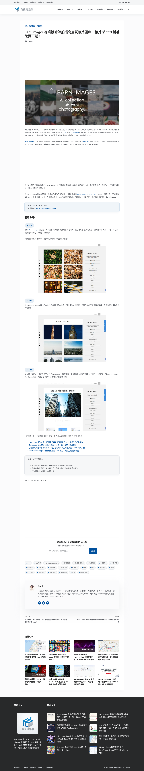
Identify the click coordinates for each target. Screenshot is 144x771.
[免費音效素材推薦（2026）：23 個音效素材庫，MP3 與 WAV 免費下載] (84, 646)
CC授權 (37, 563)
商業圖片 (74, 568)
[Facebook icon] (39, 603)
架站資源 (110, 9)
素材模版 (120, 9)
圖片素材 (101, 568)
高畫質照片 (83, 572)
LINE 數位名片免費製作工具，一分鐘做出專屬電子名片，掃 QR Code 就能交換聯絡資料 (114, 728)
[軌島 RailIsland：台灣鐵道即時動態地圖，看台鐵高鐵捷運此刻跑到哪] (109, 646)
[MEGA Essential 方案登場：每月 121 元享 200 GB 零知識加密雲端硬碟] (109, 671)
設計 (73, 572)
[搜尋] (129, 9)
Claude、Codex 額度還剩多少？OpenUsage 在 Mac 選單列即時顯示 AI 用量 (113, 750)
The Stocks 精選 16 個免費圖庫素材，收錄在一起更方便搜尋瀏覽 (54, 451)
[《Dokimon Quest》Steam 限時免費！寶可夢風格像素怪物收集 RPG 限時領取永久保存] (51, 739)
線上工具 (70, 9)
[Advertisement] (72, 61)
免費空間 (80, 9)
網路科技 (100, 9)
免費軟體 (60, 9)
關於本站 (17, 2)
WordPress (123, 767)
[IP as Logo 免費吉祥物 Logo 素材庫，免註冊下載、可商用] (60, 646)
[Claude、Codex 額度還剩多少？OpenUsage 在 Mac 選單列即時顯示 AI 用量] (93, 750)
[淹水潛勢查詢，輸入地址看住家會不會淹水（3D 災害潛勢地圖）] (35, 646)
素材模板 (40, 572)
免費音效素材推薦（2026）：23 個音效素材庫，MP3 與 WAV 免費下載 (84, 657)
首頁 (26, 26)
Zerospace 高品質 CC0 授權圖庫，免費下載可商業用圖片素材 (52, 445)
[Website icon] (43, 603)
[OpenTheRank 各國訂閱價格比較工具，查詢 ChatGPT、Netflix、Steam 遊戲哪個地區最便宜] (51, 717)
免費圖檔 (91, 563)
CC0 (64, 133)
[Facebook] (116, 2)
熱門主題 (90, 9)
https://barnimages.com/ (46, 208)
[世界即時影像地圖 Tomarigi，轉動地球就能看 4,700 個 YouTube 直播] (51, 728)
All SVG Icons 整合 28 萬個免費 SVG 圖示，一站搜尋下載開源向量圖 (84, 681)
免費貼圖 (63, 568)
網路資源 (63, 572)
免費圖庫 (75, 133)
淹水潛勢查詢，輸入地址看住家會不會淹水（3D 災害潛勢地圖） (35, 657)
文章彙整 (25, 2)
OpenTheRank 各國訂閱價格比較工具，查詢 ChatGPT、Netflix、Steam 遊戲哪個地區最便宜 (72, 717)
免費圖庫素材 (79, 563)
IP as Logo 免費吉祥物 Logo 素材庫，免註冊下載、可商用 (59, 657)
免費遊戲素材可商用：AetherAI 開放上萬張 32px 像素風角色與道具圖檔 (59, 681)
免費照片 (29, 568)
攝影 (111, 568)
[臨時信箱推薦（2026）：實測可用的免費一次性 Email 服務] (35, 671)
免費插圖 (113, 563)
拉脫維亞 (86, 142)
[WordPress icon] (47, 603)
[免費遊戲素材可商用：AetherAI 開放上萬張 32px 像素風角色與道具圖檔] (60, 671)
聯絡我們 (33, 2)
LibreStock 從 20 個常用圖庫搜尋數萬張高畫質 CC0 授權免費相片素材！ (57, 442)
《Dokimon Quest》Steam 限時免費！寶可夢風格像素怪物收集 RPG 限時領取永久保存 (72, 739)
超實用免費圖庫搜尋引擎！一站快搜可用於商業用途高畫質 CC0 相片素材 (57, 448)
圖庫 (84, 568)
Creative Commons (51, 563)
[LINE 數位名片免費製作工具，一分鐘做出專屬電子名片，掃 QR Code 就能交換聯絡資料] (93, 728)
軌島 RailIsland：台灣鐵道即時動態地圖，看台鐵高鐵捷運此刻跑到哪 (108, 657)
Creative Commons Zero (86, 194)
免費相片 (40, 568)
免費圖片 (40, 26)
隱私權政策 (49, 2)
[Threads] (129, 2)
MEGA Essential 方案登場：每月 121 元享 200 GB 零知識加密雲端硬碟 (108, 681)
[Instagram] (126, 2)
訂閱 (93, 551)
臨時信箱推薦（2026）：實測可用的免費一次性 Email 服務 (35, 681)
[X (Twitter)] (119, 2)
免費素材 (52, 568)
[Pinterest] (123, 2)
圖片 (92, 568)
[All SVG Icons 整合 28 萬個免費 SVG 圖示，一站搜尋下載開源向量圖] (84, 671)
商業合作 (41, 2)
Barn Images (30, 142)
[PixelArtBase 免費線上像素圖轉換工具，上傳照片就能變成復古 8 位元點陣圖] (93, 717)
